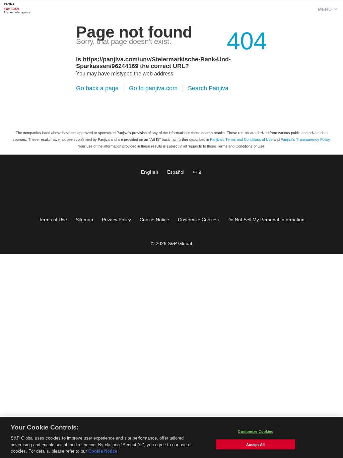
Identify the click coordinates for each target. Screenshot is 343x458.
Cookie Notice (154, 219)
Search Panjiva (208, 88)
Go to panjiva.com (153, 88)
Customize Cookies (198, 219)
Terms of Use (53, 219)
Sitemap (84, 219)
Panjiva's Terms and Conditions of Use (241, 139)
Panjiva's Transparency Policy (305, 139)
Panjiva (17, 8)
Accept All (255, 445)
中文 (197, 172)
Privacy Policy (116, 219)
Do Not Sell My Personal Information (265, 219)
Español (175, 172)
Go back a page (97, 88)
